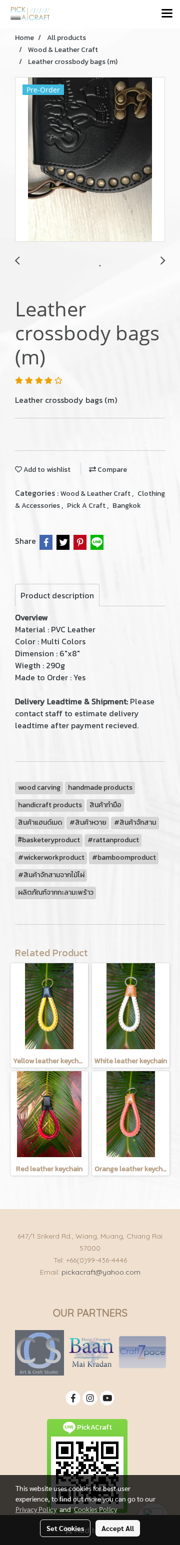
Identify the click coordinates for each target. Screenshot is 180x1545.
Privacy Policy (36, 1509)
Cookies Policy (95, 1509)
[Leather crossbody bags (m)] (90, 159)
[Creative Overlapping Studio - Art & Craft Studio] (39, 1352)
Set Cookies (65, 1528)
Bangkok (126, 505)
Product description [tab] (57, 595)
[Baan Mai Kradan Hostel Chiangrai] (91, 1352)
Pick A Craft (87, 505)
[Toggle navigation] (167, 14)
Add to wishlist (46, 469)
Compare (111, 469)
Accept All (118, 1528)
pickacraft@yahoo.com (101, 1272)
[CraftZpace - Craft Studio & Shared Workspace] (142, 1352)
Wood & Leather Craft (96, 493)
